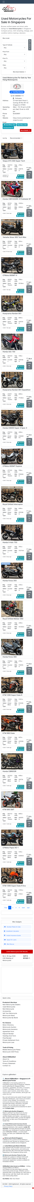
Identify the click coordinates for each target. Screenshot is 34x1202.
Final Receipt (7, 1038)
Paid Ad (21, 175)
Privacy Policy (8, 1186)
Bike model (6, 38)
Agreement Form (8, 1031)
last (28, 908)
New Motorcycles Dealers (11, 1004)
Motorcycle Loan (8, 1042)
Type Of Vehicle (7, 45)
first (5, 908)
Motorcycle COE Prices (11, 1052)
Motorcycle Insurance (10, 1029)
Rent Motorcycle (8, 1009)
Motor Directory (8, 1025)
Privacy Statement (9, 1063)
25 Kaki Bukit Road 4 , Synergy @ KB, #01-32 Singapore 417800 (20, 103)
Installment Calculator (12, 931)
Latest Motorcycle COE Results (17, 951)
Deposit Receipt (8, 1034)
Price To (5, 58)
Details (29, 174)
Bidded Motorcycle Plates (11, 1050)
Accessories (7, 1011)
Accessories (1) (8, 127)
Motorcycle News (9, 1015)
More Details (25, 130)
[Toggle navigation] (3, 2)
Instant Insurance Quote (13, 935)
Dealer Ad (21, 177)
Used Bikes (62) (10, 125)
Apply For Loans (11, 939)
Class (4, 65)
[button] (19, 72)
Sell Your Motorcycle (10, 1013)
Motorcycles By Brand (10, 1018)
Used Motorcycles (9, 1007)
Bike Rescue (10, 944)
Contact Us (6, 1065)
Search (30, 45)
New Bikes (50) (22, 125)
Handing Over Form (9, 1036)
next (23, 908)
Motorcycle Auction (9, 1027)
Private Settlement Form (11, 1040)
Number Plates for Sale (13, 927)
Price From (6, 51)
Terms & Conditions (9, 1061)
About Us (6, 1059)
